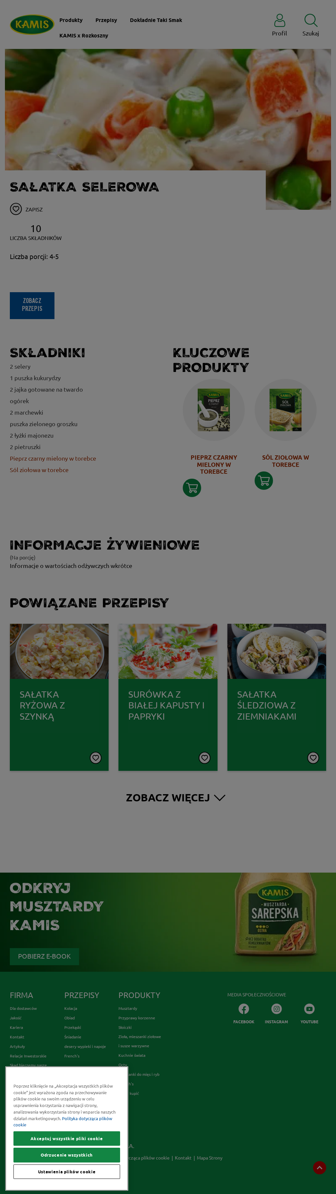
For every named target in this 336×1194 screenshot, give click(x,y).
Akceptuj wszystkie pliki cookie (67, 1138)
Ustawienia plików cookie (67, 1171)
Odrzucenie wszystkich (67, 1155)
